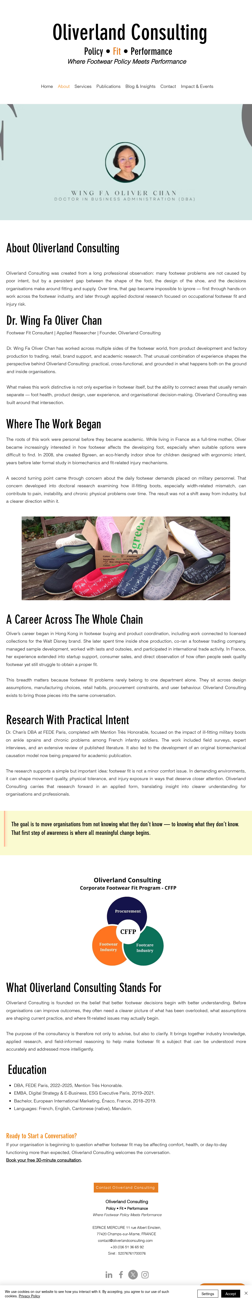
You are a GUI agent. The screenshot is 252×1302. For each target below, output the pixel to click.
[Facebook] (121, 1274)
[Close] (246, 1293)
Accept (230, 1293)
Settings (208, 1293)
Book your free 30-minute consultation (43, 1160)
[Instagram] (145, 1274)
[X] (133, 1274)
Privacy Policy (29, 1295)
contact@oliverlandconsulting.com (125, 1240)
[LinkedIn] (109, 1274)
